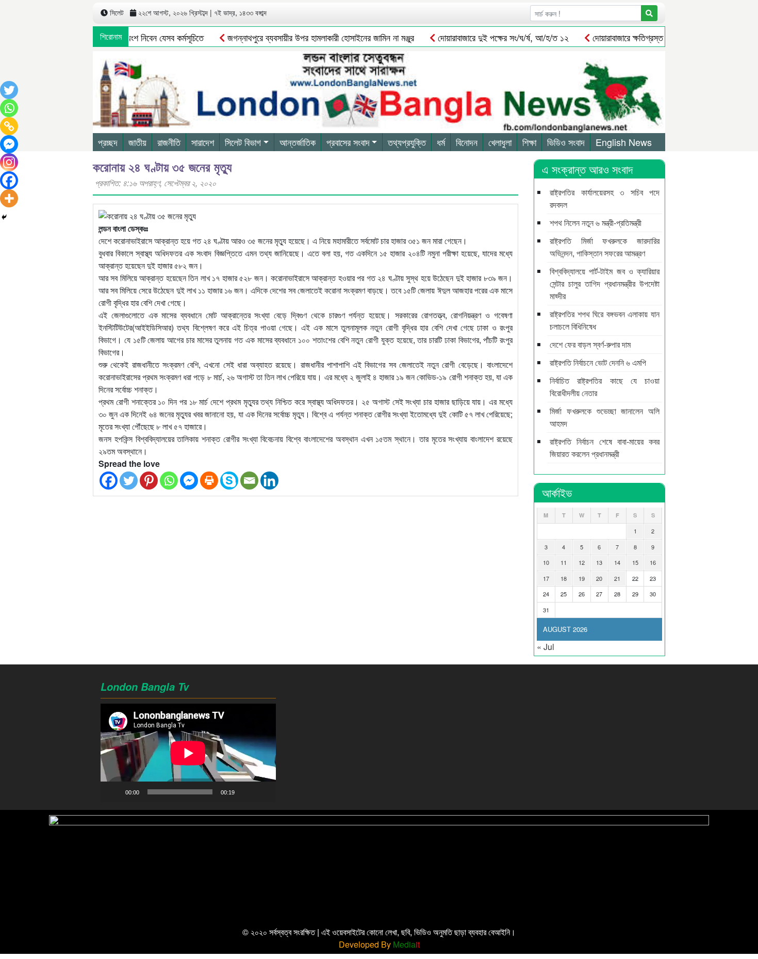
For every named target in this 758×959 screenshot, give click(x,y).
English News (624, 142)
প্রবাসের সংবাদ (348, 142)
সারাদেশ (202, 142)
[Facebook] (109, 481)
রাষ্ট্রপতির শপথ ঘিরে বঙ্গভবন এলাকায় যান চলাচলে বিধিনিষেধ (605, 320)
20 (599, 578)
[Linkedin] (269, 481)
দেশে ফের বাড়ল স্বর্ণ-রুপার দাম (590, 344)
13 (599, 562)
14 (617, 562)
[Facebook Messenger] (189, 481)
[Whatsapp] (169, 481)
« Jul (545, 647)
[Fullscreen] (262, 792)
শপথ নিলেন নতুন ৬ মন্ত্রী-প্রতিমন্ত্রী (595, 223)
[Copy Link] (9, 126)
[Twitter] (129, 481)
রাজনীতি (168, 142)
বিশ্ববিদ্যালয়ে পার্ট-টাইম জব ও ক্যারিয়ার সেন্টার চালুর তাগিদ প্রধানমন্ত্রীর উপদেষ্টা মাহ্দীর (605, 283)
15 (635, 562)
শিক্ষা (529, 142)
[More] (9, 198)
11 (564, 562)
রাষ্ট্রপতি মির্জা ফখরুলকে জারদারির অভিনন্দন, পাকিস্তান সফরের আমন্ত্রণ (605, 247)
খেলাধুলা (500, 142)
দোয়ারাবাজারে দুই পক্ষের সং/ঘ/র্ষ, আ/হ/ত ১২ (482, 37)
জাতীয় (137, 142)
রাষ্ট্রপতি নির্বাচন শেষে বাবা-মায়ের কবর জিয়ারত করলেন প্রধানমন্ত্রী (605, 447)
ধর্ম (441, 142)
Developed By (379, 944)
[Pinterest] (149, 481)
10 (546, 562)
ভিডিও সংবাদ (566, 142)
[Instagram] (9, 162)
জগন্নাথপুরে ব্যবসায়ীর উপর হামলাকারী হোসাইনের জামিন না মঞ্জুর (299, 37)
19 (582, 578)
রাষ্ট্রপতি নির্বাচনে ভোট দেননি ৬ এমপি (598, 362)
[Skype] (229, 481)
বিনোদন (466, 142)
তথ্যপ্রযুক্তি (407, 142)
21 (617, 578)
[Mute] (246, 792)
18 (564, 578)
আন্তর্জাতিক (297, 142)
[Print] (209, 481)
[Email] (249, 481)
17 (546, 578)
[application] (188, 753)
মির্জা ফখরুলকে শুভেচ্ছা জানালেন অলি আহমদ (605, 417)
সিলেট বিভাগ (243, 142)
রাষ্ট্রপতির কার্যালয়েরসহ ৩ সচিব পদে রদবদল (605, 198)
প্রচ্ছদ (108, 142)
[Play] (114, 792)
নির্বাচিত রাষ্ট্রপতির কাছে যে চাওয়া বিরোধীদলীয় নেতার (605, 387)
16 (653, 562)
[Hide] (4, 217)
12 (582, 562)
